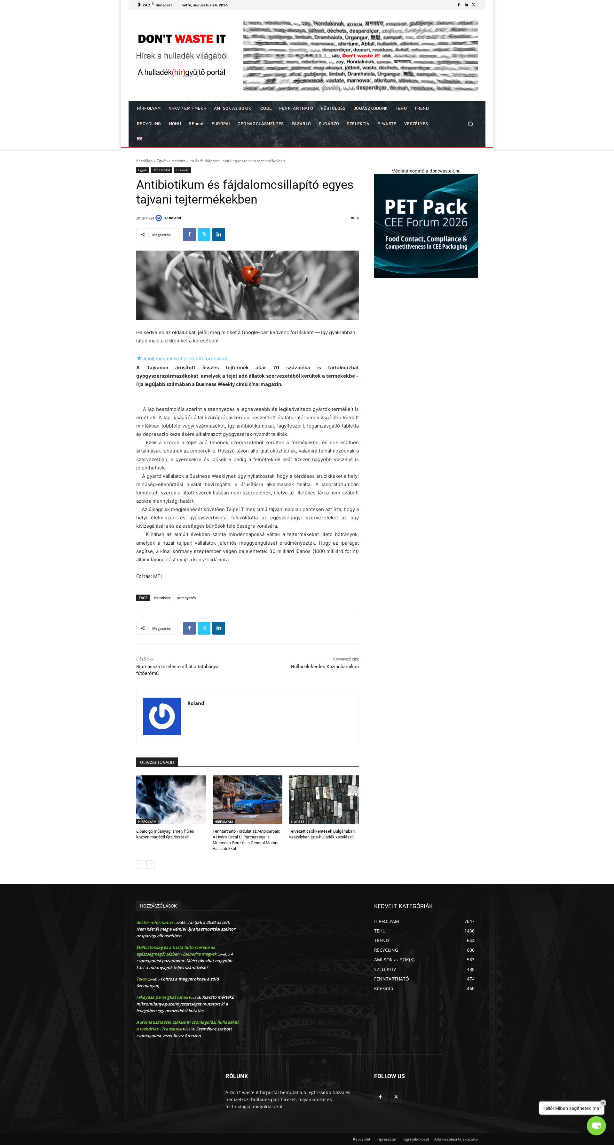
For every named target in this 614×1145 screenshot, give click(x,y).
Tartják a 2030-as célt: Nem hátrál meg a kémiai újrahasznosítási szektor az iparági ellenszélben (185, 929)
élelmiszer (162, 597)
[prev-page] (140, 864)
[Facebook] (458, 5)
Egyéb (162, 161)
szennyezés (186, 597)
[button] (470, 124)
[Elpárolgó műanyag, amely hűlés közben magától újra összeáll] (171, 799)
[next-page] (150, 864)
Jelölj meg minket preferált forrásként (182, 359)
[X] (474, 5)
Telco (141, 979)
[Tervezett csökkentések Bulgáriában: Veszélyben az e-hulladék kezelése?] (324, 799)
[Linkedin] (466, 5)
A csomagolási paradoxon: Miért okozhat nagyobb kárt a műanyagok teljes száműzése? (184, 960)
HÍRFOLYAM (161, 170)
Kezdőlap (144, 161)
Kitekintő (182, 170)
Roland (175, 217)
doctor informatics (154, 922)
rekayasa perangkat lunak (162, 997)
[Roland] (159, 218)
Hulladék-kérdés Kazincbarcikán (325, 666)
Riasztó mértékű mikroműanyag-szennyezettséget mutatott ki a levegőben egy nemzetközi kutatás (185, 1003)
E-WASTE (297, 821)
